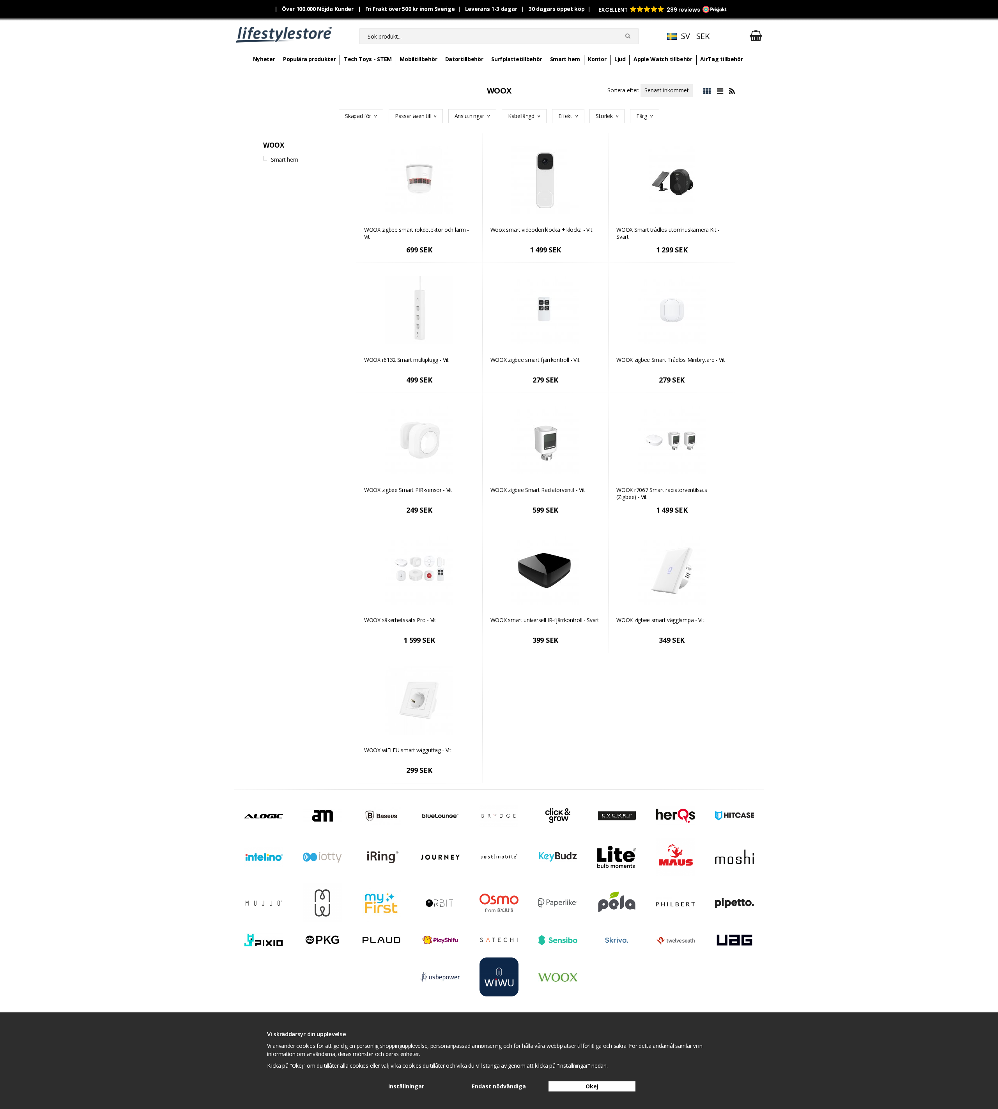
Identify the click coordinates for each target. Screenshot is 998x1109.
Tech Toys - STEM (368, 59)
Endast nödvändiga (499, 1086)
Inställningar (406, 1086)
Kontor (597, 59)
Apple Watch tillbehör (662, 59)
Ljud (620, 59)
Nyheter (264, 59)
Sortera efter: (623, 90)
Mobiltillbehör (418, 59)
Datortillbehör (464, 59)
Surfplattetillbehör (516, 59)
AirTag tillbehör (721, 59)
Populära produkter (309, 59)
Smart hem (565, 59)
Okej (592, 1086)
